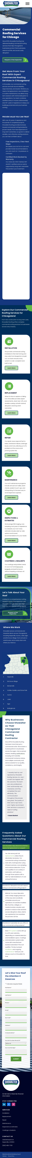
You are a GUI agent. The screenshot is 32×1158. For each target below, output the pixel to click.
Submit (16, 1059)
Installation (5, 1113)
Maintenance (6, 1123)
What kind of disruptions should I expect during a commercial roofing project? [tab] (15, 887)
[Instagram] (13, 1104)
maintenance (9, 952)
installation (8, 949)
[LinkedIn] (4, 1104)
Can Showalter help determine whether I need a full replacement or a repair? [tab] (15, 847)
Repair (4, 1120)
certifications (20, 753)
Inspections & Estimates (10, 1127)
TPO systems (13, 931)
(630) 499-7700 (7, 1145)
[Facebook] (9, 1104)
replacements (9, 856)
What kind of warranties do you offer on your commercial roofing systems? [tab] (15, 924)
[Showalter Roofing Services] (13, 3)
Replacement (6, 1116)
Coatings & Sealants (9, 1130)
